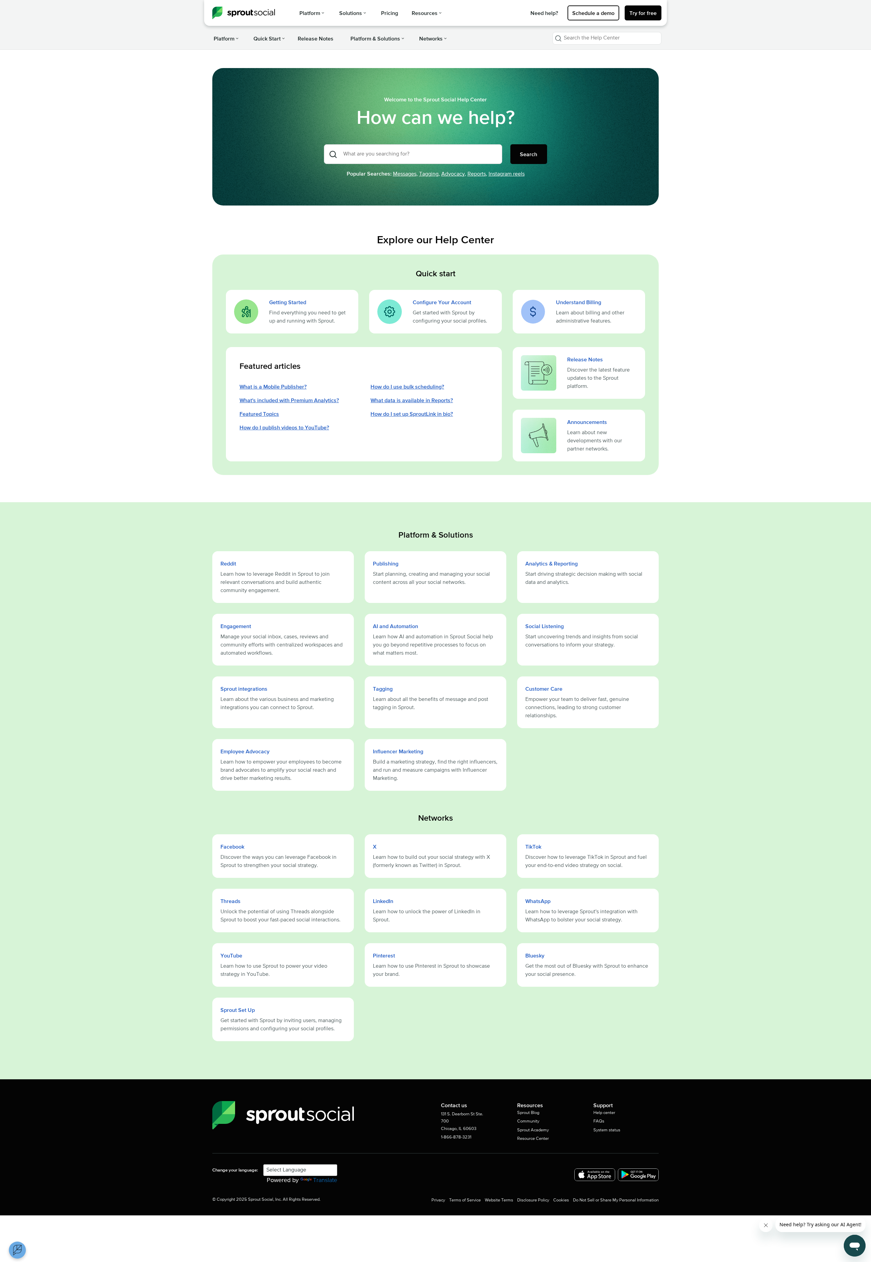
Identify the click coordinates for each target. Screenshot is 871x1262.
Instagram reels (507, 174)
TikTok (533, 846)
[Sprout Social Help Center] (243, 12)
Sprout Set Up (237, 1010)
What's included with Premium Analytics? (289, 400)
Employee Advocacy (244, 751)
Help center (604, 1113)
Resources (425, 13)
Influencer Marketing (398, 751)
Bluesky (534, 955)
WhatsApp (537, 901)
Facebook (232, 846)
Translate (325, 1180)
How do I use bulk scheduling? (407, 386)
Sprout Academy (533, 1130)
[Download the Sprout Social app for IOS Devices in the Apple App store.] (594, 1174)
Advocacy (453, 174)
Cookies (561, 1200)
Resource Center (533, 1138)
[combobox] (607, 38)
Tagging (429, 174)
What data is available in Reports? (412, 400)
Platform (309, 13)
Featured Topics (259, 414)
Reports (476, 174)
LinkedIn (383, 901)
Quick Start (267, 38)
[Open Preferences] (17, 1250)
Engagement (235, 626)
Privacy (438, 1200)
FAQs (598, 1121)
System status (606, 1130)
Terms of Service (465, 1200)
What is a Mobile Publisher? (273, 386)
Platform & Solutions (375, 38)
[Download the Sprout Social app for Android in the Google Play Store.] (638, 1174)
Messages (404, 174)
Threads (230, 901)
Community (528, 1121)
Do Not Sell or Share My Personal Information (616, 1200)
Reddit (228, 563)
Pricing (389, 13)
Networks (431, 38)
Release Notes (315, 38)
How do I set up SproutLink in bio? (412, 414)
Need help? (544, 13)
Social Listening (544, 626)
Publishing (385, 563)
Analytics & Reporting (551, 563)
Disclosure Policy (533, 1200)
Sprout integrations (243, 689)
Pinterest (384, 955)
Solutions (350, 13)
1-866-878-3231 (456, 1137)
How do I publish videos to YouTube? (284, 427)
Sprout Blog (528, 1113)
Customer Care (543, 689)
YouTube (231, 955)
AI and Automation (395, 626)
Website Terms (499, 1200)
